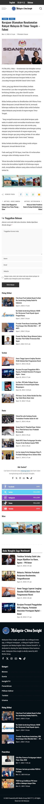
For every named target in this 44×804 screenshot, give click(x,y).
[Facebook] (20, 194)
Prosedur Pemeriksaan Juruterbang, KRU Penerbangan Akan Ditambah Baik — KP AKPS (28, 325)
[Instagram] (20, 478)
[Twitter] (26, 194)
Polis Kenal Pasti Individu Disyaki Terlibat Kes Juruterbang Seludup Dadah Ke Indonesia (28, 300)
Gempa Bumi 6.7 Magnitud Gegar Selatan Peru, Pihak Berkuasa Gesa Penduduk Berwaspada (28, 429)
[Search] (40, 8)
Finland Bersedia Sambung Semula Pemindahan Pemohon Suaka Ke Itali (27, 417)
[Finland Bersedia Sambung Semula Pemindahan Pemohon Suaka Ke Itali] (8, 418)
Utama (12, 19)
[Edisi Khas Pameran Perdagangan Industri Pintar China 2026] (8, 760)
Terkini (5, 19)
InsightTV (6, 681)
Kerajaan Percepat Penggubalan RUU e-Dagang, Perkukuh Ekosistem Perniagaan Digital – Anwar (28, 371)
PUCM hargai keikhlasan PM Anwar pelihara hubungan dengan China (26, 782)
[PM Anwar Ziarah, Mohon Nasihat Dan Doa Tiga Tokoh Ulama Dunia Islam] (8, 398)
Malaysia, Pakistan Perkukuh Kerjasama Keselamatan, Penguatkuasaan (28, 575)
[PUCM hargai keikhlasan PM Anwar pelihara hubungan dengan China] (8, 783)
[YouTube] (24, 478)
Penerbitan (7, 686)
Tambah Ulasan (23, 34)
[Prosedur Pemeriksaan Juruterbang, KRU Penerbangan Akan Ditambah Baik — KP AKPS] (8, 327)
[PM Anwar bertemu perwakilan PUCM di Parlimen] (8, 772)
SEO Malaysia (25, 801)
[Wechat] (27, 478)
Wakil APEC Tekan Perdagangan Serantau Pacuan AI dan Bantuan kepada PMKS (28, 441)
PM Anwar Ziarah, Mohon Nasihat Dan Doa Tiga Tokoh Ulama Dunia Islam (28, 396)
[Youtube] (22, 508)
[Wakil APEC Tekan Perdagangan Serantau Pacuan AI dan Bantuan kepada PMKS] (8, 443)
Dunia (4, 676)
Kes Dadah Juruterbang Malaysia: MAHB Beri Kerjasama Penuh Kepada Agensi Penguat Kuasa (28, 313)
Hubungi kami (25, 471)
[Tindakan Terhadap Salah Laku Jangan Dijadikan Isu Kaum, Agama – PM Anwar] (8, 560)
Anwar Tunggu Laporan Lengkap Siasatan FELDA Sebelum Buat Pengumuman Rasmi (28, 359)
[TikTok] (31, 478)
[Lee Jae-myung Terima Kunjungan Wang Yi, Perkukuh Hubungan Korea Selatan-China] (8, 454)
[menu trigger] (5, 8)
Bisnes (5, 672)
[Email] (39, 194)
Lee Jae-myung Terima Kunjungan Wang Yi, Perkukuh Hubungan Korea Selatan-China (28, 453)
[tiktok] (22, 503)
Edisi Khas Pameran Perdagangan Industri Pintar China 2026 (28, 758)
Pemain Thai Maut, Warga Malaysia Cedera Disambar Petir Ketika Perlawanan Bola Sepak (29, 338)
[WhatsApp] (33, 194)
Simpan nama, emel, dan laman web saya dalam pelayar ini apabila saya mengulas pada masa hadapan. (21, 277)
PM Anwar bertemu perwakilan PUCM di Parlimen (28, 770)
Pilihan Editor (7, 691)
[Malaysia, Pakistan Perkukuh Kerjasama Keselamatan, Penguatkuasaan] (8, 576)
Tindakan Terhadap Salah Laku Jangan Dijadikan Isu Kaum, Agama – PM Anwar (28, 559)
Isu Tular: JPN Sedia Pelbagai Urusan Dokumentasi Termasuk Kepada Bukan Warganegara (27, 384)
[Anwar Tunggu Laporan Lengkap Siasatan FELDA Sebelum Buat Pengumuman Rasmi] (8, 361)
